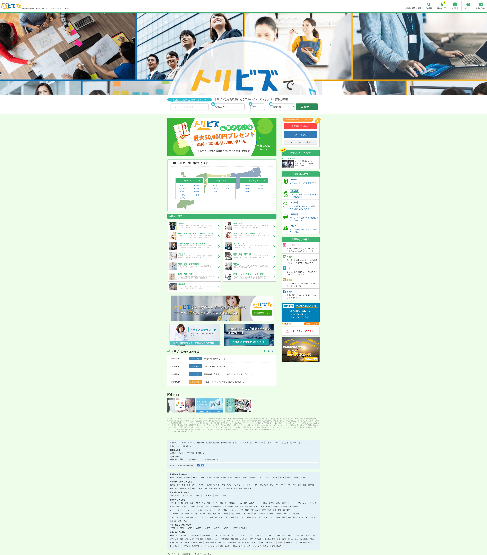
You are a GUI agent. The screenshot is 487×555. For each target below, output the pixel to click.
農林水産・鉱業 (175, 521)
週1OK (258, 535)
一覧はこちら (270, 351)
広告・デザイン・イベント (240, 513)
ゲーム (225, 513)
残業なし (291, 535)
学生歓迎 (182, 535)
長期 (278, 539)
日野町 (196, 194)
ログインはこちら (300, 134)
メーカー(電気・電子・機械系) (223, 503)
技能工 (194, 488)
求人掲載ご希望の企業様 (412, 8)
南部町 (182, 191)
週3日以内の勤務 (176, 542)
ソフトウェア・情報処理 (179, 503)
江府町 (182, 197)
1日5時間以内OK (280, 535)
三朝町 (228, 185)
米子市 (182, 185)
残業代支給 (232, 542)
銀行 (254, 513)
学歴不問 (195, 546)
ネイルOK (247, 546)
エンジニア (291, 484)
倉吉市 (215, 185)
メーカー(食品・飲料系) (265, 503)
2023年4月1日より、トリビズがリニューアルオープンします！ (229, 374)
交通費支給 (200, 539)
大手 (217, 539)
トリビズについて (188, 442)
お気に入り (200, 452)
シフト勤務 (174, 539)
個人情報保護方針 (212, 442)
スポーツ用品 (175, 506)
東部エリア (253, 180)
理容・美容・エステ (252, 510)
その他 (185, 521)
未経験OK (173, 535)
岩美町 (261, 185)
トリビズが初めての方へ (300, 142)
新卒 (225, 495)
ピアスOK (257, 546)
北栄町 (215, 191)
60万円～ (208, 528)
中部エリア (221, 180)
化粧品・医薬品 (216, 506)
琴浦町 (228, 188)
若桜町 (247, 188)
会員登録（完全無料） (300, 126)
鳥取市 (247, 185)
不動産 (231, 517)
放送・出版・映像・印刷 (212, 513)
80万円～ (226, 528)
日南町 (182, 194)
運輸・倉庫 (239, 506)
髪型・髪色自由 (225, 546)
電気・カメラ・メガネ (262, 506)
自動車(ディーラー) (289, 503)
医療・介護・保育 (205, 488)
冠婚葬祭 (286, 510)
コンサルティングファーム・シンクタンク (185, 513)
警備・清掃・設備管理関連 (179, 488)
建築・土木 (223, 517)
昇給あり (266, 546)
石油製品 (248, 506)
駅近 (296, 539)
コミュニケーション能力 (193, 542)
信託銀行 (261, 513)
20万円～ (173, 528)
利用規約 (200, 442)
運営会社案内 (175, 442)
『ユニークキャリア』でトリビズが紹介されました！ (225, 381)
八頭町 (247, 191)
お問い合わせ (187, 446)
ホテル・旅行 (295, 506)
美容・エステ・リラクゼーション (234, 484)
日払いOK (243, 539)
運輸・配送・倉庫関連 (306, 484)
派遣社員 (218, 495)
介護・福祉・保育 (274, 510)
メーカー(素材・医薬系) (246, 503)
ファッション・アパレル (307, 503)
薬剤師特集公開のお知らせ (214, 358)
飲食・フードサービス (213, 510)
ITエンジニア (280, 484)
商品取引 (213, 517)
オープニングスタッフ (209, 546)
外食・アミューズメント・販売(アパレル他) (203, 484)
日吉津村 (182, 188)
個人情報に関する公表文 (230, 442)
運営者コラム (175, 446)
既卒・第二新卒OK (230, 535)
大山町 (196, 188)
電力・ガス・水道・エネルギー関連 (272, 517)
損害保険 (295, 513)
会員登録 (173, 452)
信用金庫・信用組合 (274, 513)
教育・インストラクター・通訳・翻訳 (228, 488)
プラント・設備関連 (244, 517)
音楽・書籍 (228, 506)
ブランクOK (216, 535)
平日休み (300, 535)
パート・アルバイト (177, 495)
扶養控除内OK (277, 546)
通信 (191, 503)
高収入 (290, 539)
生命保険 (287, 513)
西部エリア (189, 180)
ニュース (244, 442)
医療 (264, 510)
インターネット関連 (202, 503)
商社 (278, 503)
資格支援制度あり (304, 542)
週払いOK (222, 542)
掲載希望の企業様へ (177, 459)
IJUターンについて (273, 442)
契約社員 (190, 495)
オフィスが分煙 (269, 539)
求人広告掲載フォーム (213, 459)
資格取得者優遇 (210, 542)
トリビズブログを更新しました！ (217, 366)
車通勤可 (210, 539)
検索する (308, 106)
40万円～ (190, 528)
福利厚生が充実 (244, 542)
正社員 (197, 495)
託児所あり (186, 546)
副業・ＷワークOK (187, 539)
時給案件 (235, 528)
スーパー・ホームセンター (199, 506)
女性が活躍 (206, 535)
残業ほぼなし (311, 535)
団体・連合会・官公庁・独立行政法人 (302, 517)
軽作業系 (247, 488)
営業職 (172, 484)
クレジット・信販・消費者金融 (181, 517)
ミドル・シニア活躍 (246, 535)
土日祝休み (267, 535)
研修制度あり (290, 542)
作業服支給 (225, 539)
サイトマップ (304, 442)
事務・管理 (181, 484)
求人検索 (190, 452)
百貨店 (184, 506)
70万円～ (217, 528)
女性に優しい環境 (307, 539)
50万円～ (199, 528)
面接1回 (280, 542)
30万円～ (182, 528)
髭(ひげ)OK (237, 546)
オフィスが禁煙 (255, 539)
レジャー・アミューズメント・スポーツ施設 (186, 510)
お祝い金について (256, 442)
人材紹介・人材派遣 (280, 506)
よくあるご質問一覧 (289, 442)
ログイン (181, 452)
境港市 (196, 185)
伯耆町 (196, 191)
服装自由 (234, 539)
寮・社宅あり (175, 546)
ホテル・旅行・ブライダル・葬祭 (261, 484)
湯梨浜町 (214, 188)
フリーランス (207, 495)
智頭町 (261, 188)
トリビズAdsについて (195, 459)
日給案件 (244, 528)
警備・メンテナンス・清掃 (233, 510)
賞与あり (255, 542)
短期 (284, 539)
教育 (255, 517)
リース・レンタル (201, 517)
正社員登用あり (193, 535)
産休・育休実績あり (268, 542)
